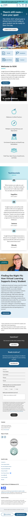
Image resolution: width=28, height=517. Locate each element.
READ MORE (6, 313)
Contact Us (3, 462)
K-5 (6, 389)
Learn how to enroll (12, 2)
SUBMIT (14, 414)
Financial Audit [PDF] (5, 468)
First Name (5, 371)
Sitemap (2, 479)
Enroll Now (13, 363)
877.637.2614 (6, 429)
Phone (4, 377)
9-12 (17, 389)
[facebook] (2, 437)
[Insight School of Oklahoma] (4, 5)
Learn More (14, 344)
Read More (5, 82)
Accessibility (3, 475)
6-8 (11, 389)
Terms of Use (12, 411)
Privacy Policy (19, 411)
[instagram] (5, 437)
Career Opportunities (5, 464)
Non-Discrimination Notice (6, 466)
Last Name (5, 374)
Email (4, 380)
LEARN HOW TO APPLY (10, 29)
